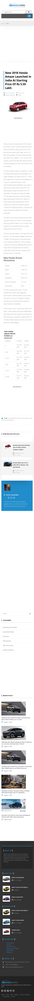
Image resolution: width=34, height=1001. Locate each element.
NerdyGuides (10, 950)
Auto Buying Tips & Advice (10, 627)
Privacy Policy (6, 996)
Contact (13, 996)
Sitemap (16, 994)
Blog (8, 23)
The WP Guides (10, 946)
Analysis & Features (8, 650)
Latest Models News (8, 632)
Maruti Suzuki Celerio (18, 920)
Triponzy (8, 945)
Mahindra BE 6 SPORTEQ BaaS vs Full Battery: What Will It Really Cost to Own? (16, 718)
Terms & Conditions (25, 994)
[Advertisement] (17, 44)
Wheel (18, 5)
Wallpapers (9, 952)
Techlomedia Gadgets (12, 948)
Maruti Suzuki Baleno (18, 877)
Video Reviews (7, 641)
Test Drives (6, 636)
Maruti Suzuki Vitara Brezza (20, 887)
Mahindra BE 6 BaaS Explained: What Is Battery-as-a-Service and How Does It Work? (17, 743)
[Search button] (28, 12)
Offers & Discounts (8, 645)
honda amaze (12, 418)
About (7, 994)
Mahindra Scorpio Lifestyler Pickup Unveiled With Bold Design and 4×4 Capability (15, 791)
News (19, 95)
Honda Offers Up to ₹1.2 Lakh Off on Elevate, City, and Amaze (21, 465)
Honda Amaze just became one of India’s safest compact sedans (21, 447)
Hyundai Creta (16, 930)
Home (2, 23)
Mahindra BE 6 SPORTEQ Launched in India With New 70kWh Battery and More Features (17, 767)
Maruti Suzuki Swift (17, 897)
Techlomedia (10, 943)
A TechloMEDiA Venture (19, 7)
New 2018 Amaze (23, 418)
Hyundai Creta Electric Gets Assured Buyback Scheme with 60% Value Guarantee (16, 816)
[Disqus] (17, 541)
